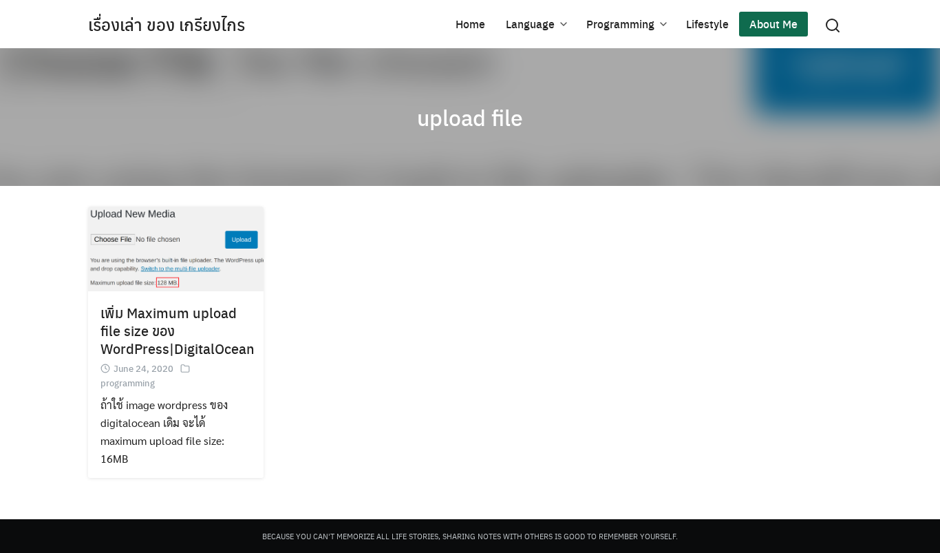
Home (470, 24)
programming (127, 382)
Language (530, 24)
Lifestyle (707, 24)
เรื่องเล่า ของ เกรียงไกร (166, 24)
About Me (773, 24)
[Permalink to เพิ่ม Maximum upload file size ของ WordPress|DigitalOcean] (176, 247)
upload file (470, 117)
